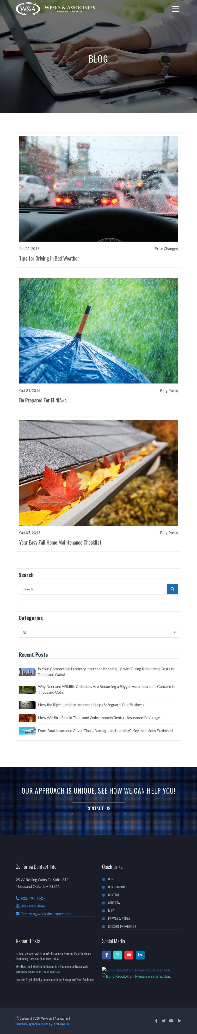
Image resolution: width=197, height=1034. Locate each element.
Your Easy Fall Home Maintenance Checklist (60, 542)
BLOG (111, 910)
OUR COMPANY (117, 886)
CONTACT (113, 894)
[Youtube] (128, 955)
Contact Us (98, 808)
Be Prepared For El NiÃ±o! (43, 400)
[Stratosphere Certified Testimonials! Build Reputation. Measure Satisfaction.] (141, 973)
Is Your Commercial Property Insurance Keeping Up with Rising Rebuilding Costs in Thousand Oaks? (106, 671)
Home (111, 879)
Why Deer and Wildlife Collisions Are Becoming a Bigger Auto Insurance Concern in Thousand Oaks (106, 689)
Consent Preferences (122, 926)
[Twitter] (117, 955)
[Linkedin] (140, 955)
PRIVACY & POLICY (119, 918)
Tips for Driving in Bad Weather (49, 258)
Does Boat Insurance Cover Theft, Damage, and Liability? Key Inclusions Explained (105, 730)
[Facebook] (106, 955)
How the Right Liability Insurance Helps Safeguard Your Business (91, 704)
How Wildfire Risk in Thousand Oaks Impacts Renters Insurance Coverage (99, 717)
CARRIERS (114, 902)
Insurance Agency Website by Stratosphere (42, 1023)
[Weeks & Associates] (55, 8)
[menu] (175, 9)
